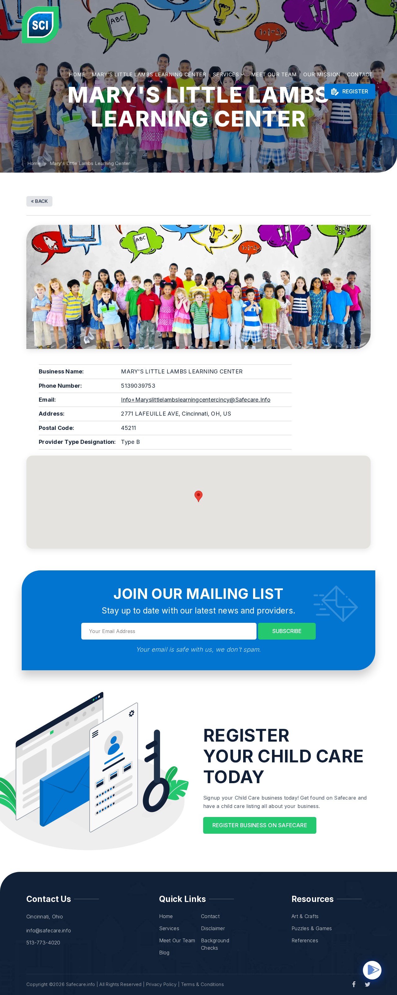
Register (354, 91)
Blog (164, 952)
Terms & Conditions (202, 984)
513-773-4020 (43, 942)
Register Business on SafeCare (259, 825)
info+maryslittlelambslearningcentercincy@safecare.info (195, 399)
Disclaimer (213, 928)
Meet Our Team (274, 74)
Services (226, 74)
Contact (360, 74)
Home (77, 74)
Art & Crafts (305, 916)
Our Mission (321, 74)
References (305, 940)
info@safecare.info (48, 930)
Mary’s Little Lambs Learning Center (149, 74)
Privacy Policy (161, 984)
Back (41, 201)
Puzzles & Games (312, 928)
